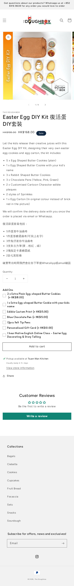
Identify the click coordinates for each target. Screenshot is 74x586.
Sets (10, 504)
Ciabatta (12, 464)
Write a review (37, 416)
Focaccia (12, 496)
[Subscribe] (63, 543)
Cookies (12, 472)
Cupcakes (13, 480)
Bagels (11, 456)
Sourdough (14, 520)
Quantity (7, 271)
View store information (20, 367)
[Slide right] (45, 105)
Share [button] (10, 375)
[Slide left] (29, 105)
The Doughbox (40, 579)
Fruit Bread (14, 488)
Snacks (11, 512)
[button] (4, 20)
